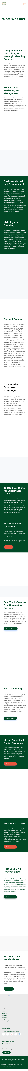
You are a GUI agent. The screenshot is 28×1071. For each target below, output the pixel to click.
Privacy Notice (11, 1066)
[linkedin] (19, 1034)
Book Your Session (10, 628)
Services (4, 1017)
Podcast (4, 1015)
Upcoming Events (7, 1020)
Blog (3, 1019)
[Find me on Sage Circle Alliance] (5, 1008)
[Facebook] (3, 1034)
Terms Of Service (11, 1064)
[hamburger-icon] (25, 4)
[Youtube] (11, 1034)
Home (3, 1011)
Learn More (9, 988)
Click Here (8, 547)
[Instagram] (15, 1034)
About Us (4, 1013)
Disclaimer (3, 1064)
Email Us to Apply (10, 718)
